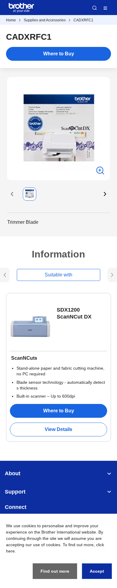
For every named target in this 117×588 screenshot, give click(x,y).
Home (11, 20)
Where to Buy (58, 53)
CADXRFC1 (83, 20)
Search (95, 8)
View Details (58, 429)
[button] (12, 194)
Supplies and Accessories (45, 20)
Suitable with (58, 274)
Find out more (54, 571)
